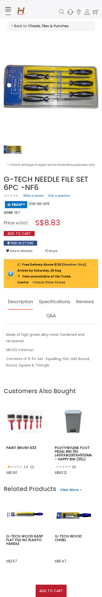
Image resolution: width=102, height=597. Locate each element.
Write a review (33, 197)
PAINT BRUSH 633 (21, 447)
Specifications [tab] (54, 301)
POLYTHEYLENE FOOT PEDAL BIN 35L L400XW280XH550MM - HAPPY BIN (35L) (74, 453)
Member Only (73, 264)
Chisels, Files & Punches (48, 25)
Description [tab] (20, 301)
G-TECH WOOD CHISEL (68, 538)
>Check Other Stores (48, 282)
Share (52, 251)
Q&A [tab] (51, 316)
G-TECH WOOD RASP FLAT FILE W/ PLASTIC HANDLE (24, 540)
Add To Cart (51, 590)
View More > (71, 489)
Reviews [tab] (85, 301)
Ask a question (59, 195)
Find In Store (21, 243)
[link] (11, 195)
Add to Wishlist (20, 251)
